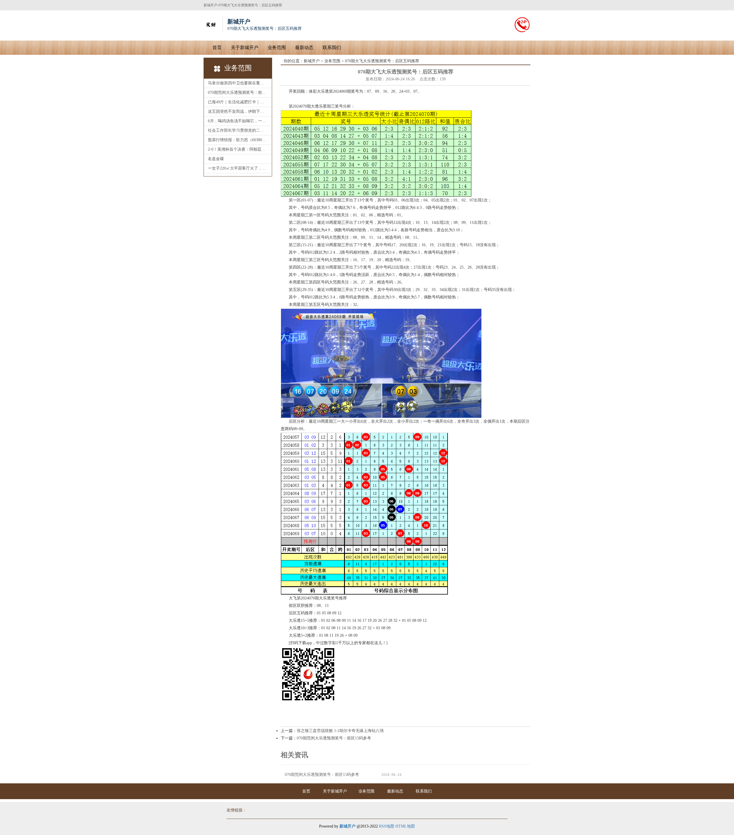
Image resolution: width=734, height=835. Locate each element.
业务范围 (277, 47)
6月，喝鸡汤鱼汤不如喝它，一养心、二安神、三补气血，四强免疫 (238, 121)
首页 (217, 47)
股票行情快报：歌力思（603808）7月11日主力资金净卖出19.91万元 (238, 140)
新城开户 (312, 61)
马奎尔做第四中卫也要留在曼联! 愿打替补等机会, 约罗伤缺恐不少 (238, 83)
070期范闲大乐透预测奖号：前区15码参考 (238, 92)
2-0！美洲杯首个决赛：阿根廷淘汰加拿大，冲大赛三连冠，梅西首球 (238, 149)
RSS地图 (386, 826)
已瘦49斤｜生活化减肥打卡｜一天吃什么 (238, 102)
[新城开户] (211, 24)
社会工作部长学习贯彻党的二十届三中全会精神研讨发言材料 (238, 130)
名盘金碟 (216, 159)
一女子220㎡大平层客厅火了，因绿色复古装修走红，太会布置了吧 (238, 168)
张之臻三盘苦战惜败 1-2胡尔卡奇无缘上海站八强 (340, 731)
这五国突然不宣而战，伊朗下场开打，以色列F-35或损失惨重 (238, 111)
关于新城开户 (244, 47)
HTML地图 (405, 826)
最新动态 (304, 47)
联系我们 (332, 47)
